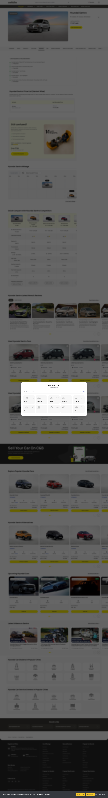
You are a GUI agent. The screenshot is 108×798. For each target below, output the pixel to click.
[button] (100, 794)
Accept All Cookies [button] (80, 794)
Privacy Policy (47, 794)
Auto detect (81, 391)
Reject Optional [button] (90, 794)
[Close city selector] (85, 384)
